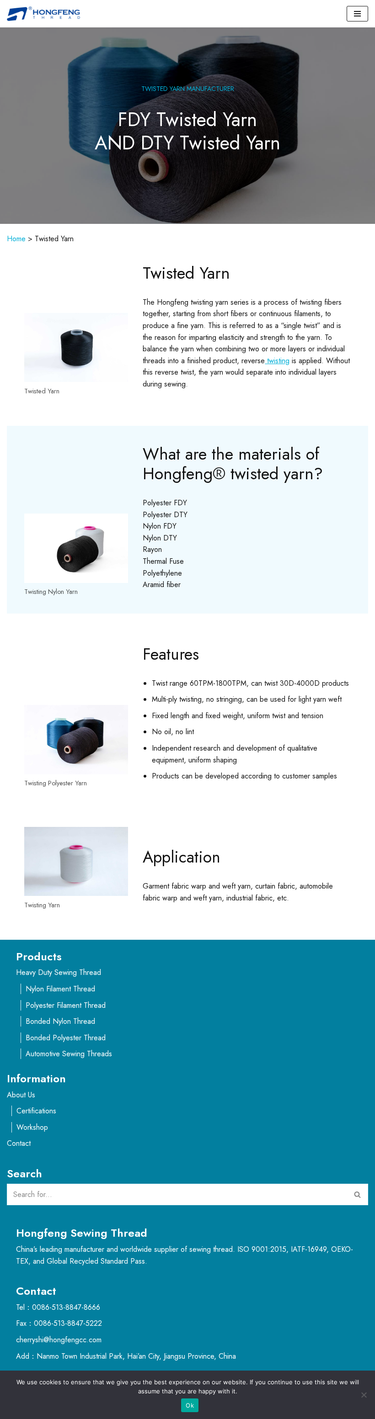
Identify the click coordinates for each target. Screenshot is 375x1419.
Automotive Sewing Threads (69, 1053)
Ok (190, 1405)
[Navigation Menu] (357, 13)
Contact (19, 1143)
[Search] (358, 1194)
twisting (277, 360)
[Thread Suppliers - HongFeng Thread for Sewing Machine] (46, 13)
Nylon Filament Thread (60, 989)
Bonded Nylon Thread (60, 1021)
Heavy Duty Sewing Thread (58, 972)
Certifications (36, 1111)
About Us (21, 1095)
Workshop (32, 1127)
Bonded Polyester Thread (66, 1037)
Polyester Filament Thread (66, 1005)
